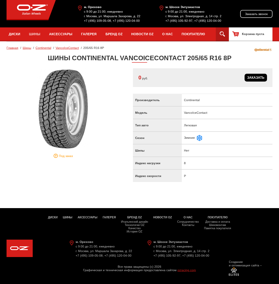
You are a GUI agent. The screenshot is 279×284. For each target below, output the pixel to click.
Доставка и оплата (217, 221)
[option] (63, 109)
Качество (134, 228)
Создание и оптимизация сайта (244, 263)
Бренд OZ (113, 34)
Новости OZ (142, 34)
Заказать (255, 77)
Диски (14, 34)
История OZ (134, 231)
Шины (34, 34)
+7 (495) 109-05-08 (97, 20)
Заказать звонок (256, 14)
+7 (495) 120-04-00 (126, 20)
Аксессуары (60, 34)
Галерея (89, 34)
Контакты (188, 225)
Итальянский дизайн (134, 221)
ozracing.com (186, 270)
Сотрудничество (188, 221)
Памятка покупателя (217, 228)
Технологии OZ (135, 225)
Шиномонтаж (217, 225)
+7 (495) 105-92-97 (178, 20)
